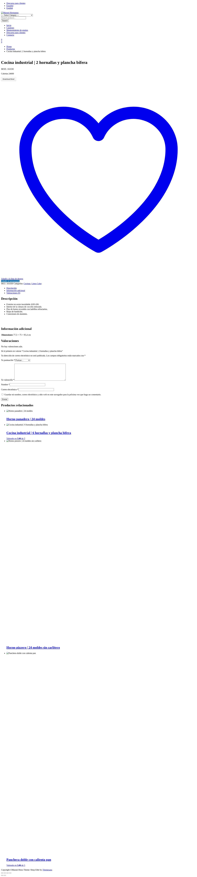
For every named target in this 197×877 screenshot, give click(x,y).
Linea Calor (36, 283)
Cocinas (27, 283)
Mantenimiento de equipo (17, 30)
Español (9, 6)
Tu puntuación (8, 360)
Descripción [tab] (11, 288)
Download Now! (8, 79)
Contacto (10, 35)
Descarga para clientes (15, 3)
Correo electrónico (9, 389)
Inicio (8, 25)
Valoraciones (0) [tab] (13, 293)
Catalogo (10, 28)
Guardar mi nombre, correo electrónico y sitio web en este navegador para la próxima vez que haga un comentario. (52, 394)
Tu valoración (7, 380)
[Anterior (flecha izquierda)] (2, 875)
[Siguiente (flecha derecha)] (5, 875)
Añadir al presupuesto (10, 281)
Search (5, 21)
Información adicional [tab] (15, 290)
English (9, 8)
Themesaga (47, 870)
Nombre (5, 384)
